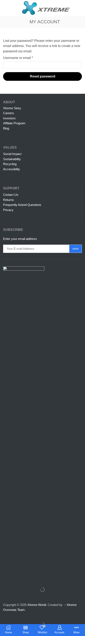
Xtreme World (36, 605)
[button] (5, 8)
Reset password (42, 76)
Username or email (18, 57)
